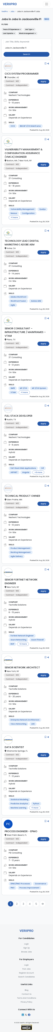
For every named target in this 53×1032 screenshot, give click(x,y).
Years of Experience (11, 29)
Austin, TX (11, 419)
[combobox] (26, 42)
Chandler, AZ (13, 77)
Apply (43, 81)
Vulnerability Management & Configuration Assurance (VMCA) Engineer (24, 153)
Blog (26, 990)
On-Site (12, 110)
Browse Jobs (26, 952)
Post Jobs (26, 969)
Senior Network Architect (22, 667)
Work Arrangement (27, 33)
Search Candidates (26, 977)
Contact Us (26, 994)
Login (26, 965)
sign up (26, 948)
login (26, 944)
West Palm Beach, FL (17, 835)
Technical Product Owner (22, 496)
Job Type (29, 29)
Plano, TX (11, 339)
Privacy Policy (26, 1002)
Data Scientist (14, 747)
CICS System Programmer (22, 73)
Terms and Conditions (26, 998)
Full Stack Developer (18, 416)
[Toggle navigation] (46, 4)
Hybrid (12, 452)
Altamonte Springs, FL (17, 751)
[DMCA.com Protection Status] (26, 1027)
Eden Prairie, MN (14, 499)
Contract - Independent (16, 85)
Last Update (8, 33)
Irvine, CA (11, 248)
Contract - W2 (12, 81)
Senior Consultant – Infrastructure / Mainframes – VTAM (25, 332)
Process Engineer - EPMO (21, 831)
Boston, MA (12, 160)
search (26, 54)
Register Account (26, 973)
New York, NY (25, 160)
